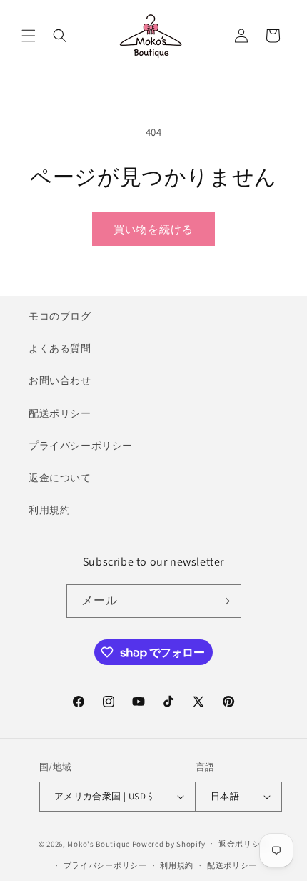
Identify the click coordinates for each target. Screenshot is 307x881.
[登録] (225, 601)
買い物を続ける (153, 229)
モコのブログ (60, 316)
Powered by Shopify (169, 843)
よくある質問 (60, 348)
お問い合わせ (60, 380)
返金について (60, 477)
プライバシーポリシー (81, 445)
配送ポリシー (60, 413)
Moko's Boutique (98, 843)
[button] (28, 35)
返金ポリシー (243, 844)
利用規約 (49, 509)
